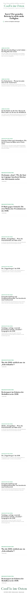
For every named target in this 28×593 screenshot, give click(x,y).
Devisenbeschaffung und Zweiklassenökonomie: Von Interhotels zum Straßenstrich (13, 298)
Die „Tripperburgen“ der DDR (10, 268)
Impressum (21, 592)
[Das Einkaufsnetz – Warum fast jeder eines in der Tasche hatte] (14, 69)
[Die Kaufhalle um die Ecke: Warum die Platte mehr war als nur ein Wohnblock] (14, 98)
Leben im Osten (5, 48)
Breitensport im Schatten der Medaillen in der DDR (12, 393)
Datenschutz (15, 592)
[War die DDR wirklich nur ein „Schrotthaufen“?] (14, 349)
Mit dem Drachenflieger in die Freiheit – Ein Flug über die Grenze (13, 50)
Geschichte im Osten (7, 138)
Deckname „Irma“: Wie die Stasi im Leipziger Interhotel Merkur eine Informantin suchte (13, 177)
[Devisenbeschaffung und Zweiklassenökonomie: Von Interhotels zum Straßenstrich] (14, 284)
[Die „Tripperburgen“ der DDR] (14, 256)
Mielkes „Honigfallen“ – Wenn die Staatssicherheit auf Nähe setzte (12, 239)
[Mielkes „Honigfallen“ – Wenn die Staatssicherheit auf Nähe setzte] (14, 226)
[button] (14, 21)
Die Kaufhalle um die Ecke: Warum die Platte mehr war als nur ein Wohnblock (13, 111)
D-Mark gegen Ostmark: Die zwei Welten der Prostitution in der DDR (13, 208)
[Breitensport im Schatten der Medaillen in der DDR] (14, 379)
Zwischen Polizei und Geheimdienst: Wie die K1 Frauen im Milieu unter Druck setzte (13, 142)
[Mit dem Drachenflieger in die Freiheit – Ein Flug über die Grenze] (14, 38)
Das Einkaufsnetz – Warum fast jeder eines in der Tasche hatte (12, 81)
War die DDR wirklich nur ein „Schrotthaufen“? (13, 363)
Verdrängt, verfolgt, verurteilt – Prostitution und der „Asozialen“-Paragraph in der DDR (11, 329)
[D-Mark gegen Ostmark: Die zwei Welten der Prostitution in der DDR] (14, 193)
